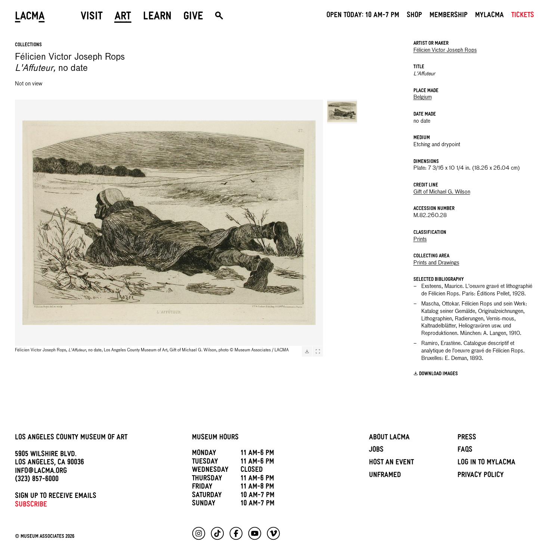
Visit (92, 17)
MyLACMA (489, 16)
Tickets (522, 16)
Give (193, 17)
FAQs (465, 450)
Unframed (385, 476)
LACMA (30, 17)
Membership (448, 16)
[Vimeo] (273, 533)
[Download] (307, 351)
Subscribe (31, 505)
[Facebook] (236, 533)
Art (123, 17)
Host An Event (391, 463)
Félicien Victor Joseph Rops (445, 50)
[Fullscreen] (318, 351)
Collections (28, 45)
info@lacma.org (41, 472)
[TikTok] (217, 533)
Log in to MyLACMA (486, 463)
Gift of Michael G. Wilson (441, 192)
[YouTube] (254, 533)
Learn (157, 17)
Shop (414, 16)
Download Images (438, 374)
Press (467, 438)
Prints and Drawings (436, 263)
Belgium (422, 97)
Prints (420, 239)
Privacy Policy (481, 476)
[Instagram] (198, 533)
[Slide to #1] (342, 111)
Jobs (376, 450)
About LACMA (389, 438)
